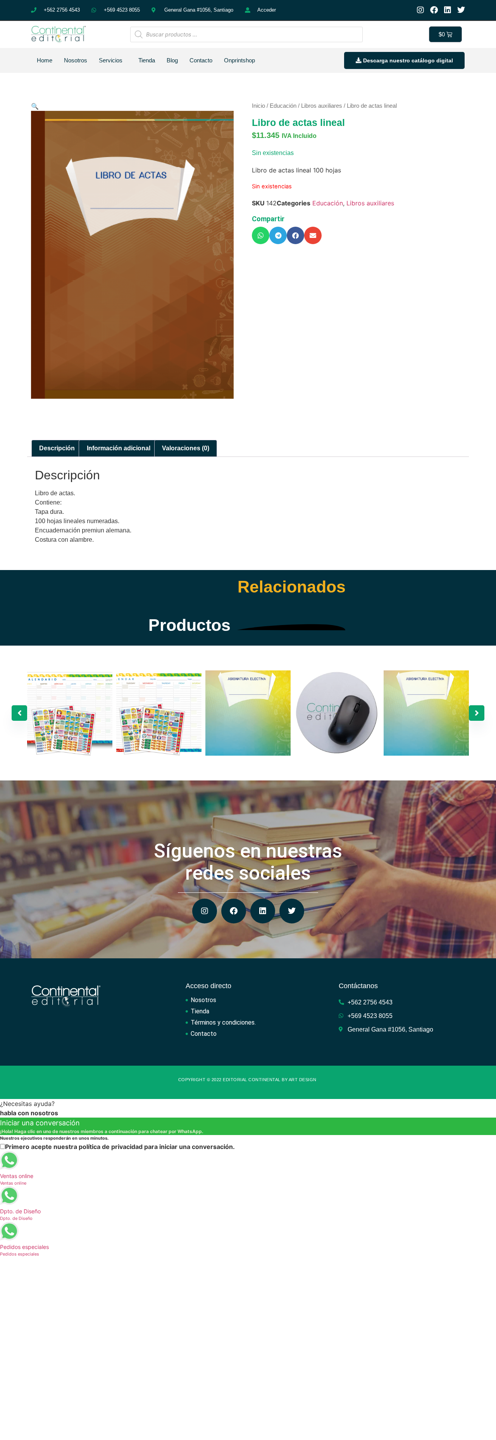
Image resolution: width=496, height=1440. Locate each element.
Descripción (57, 448)
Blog (172, 60)
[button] (260, 235)
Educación (283, 106)
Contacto (200, 60)
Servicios (110, 60)
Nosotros (75, 60)
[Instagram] (420, 10)
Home (44, 60)
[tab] (57, 448)
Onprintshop (239, 60)
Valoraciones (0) (185, 448)
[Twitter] (461, 10)
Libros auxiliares (321, 106)
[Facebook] (434, 10)
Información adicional (118, 448)
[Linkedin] (447, 10)
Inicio (258, 106)
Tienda (146, 60)
